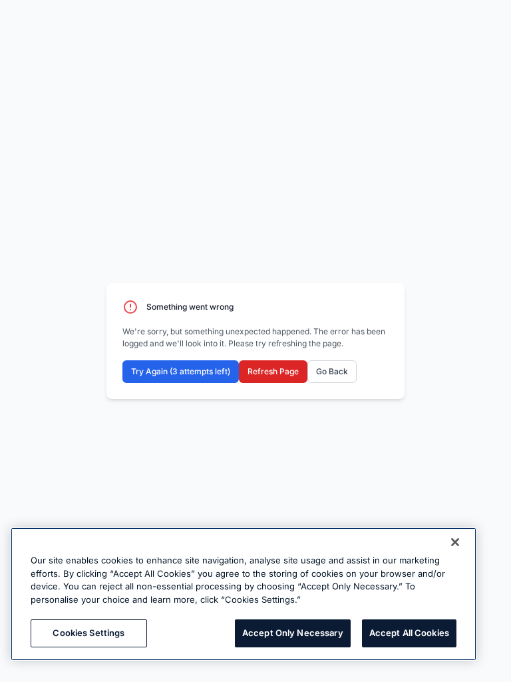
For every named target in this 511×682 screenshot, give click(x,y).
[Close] (455, 542)
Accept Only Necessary (292, 632)
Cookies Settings (88, 632)
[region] (243, 594)
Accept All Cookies (409, 632)
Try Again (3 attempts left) (180, 371)
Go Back (332, 371)
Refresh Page (273, 371)
